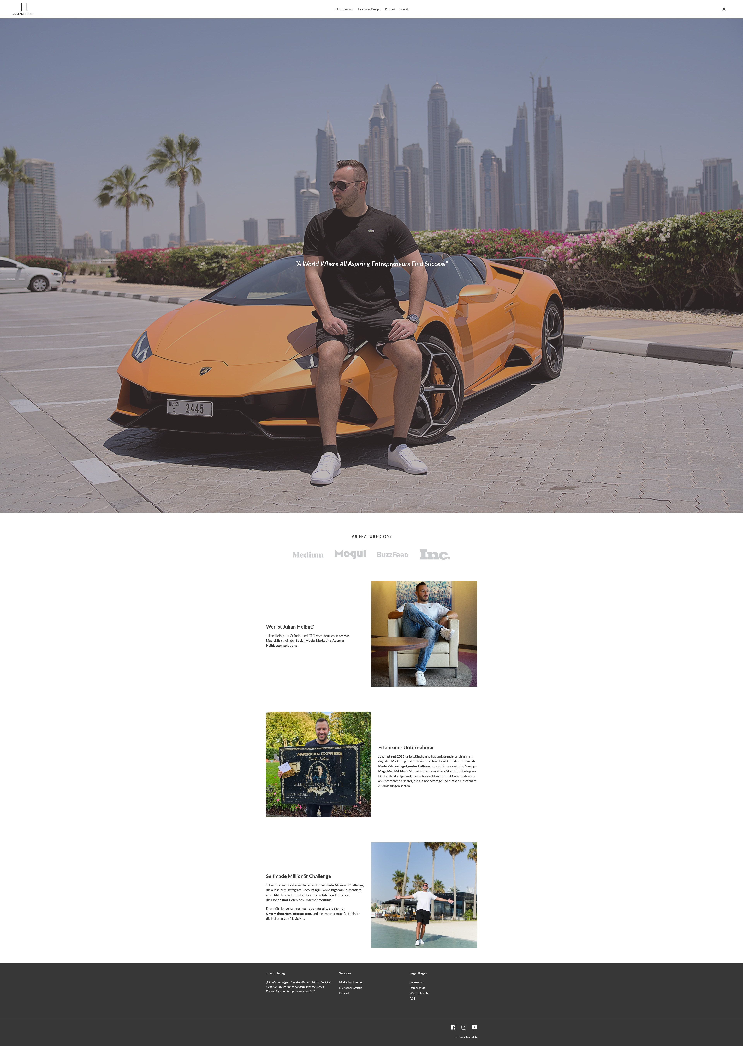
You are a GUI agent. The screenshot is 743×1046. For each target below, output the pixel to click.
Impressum (416, 982)
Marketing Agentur (351, 982)
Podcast (344, 993)
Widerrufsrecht (419, 993)
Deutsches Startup (350, 987)
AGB (413, 998)
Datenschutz (417, 987)
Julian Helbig (470, 1037)
